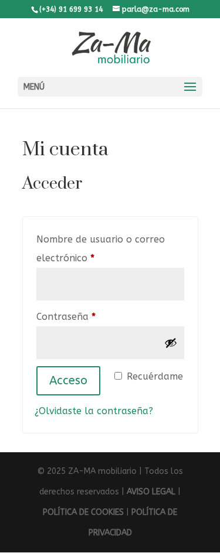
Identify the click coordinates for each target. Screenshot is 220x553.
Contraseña (91, 316)
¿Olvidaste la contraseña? (94, 411)
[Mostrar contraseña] (170, 342)
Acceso (68, 380)
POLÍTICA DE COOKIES (83, 512)
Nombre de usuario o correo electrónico (100, 249)
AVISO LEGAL (151, 492)
